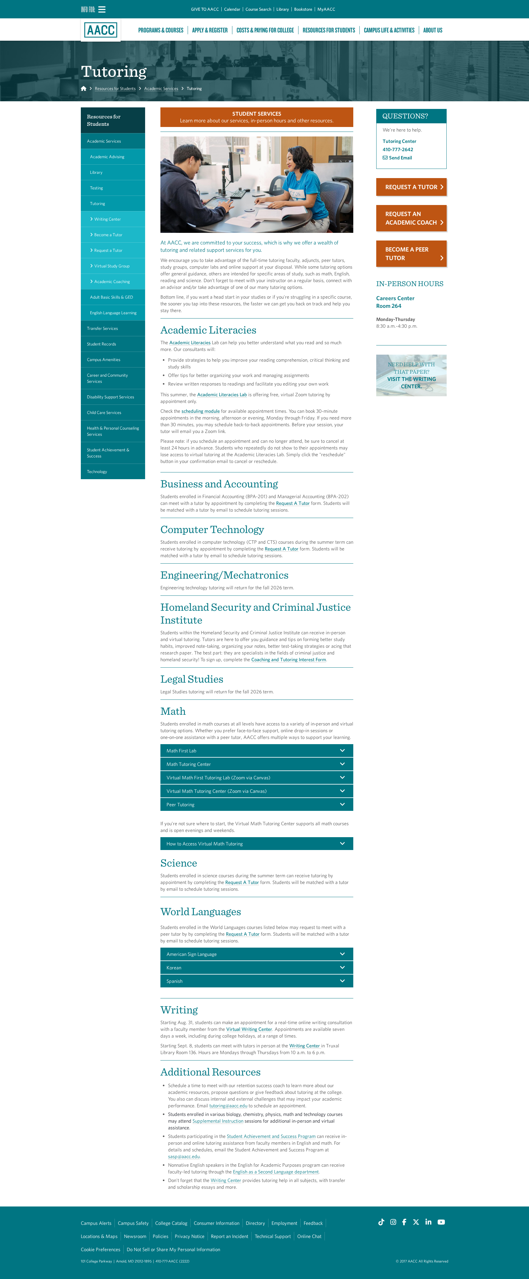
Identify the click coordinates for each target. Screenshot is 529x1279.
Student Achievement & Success (108, 452)
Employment (284, 1223)
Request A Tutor (293, 503)
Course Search (258, 9)
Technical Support (273, 1236)
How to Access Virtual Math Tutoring (205, 843)
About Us (432, 30)
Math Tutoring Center (189, 764)
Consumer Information (216, 1223)
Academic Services (161, 88)
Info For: (88, 9)
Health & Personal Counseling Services (113, 431)
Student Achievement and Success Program (271, 1136)
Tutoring (97, 203)
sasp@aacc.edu (184, 1156)
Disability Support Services (110, 396)
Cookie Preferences (100, 1249)
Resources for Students (115, 88)
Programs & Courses (160, 30)
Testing (96, 187)
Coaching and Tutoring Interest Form (288, 659)
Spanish (174, 981)
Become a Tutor (108, 234)
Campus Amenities (103, 359)
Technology (97, 471)
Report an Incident (229, 1236)
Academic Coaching (112, 281)
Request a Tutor (108, 250)
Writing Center (107, 219)
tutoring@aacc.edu (228, 1105)
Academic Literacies (190, 342)
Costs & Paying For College (265, 30)
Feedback (313, 1223)
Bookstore (303, 9)
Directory (255, 1223)
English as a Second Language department (276, 1171)
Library (282, 9)
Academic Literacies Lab (222, 394)
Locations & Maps (99, 1236)
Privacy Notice (189, 1236)
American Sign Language (192, 954)
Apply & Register (210, 30)
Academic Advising (107, 156)
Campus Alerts (96, 1223)
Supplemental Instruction (218, 1121)
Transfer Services (102, 328)
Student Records (101, 343)
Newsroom (135, 1236)
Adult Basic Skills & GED (111, 297)
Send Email (400, 157)
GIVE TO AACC (205, 9)
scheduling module (201, 411)
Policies (160, 1236)
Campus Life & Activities (389, 30)
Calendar (232, 9)
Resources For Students (329, 30)
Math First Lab (181, 750)
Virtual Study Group (111, 265)
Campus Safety (133, 1223)
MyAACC (326, 9)
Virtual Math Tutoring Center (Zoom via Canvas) (217, 791)
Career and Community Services (107, 378)
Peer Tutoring (180, 804)
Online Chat (309, 1236)
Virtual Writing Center (249, 1029)
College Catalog (171, 1223)
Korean (174, 967)
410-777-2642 (398, 149)
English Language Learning (113, 312)
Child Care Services (104, 412)
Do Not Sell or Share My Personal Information (173, 1249)
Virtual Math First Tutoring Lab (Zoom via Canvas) (218, 777)
